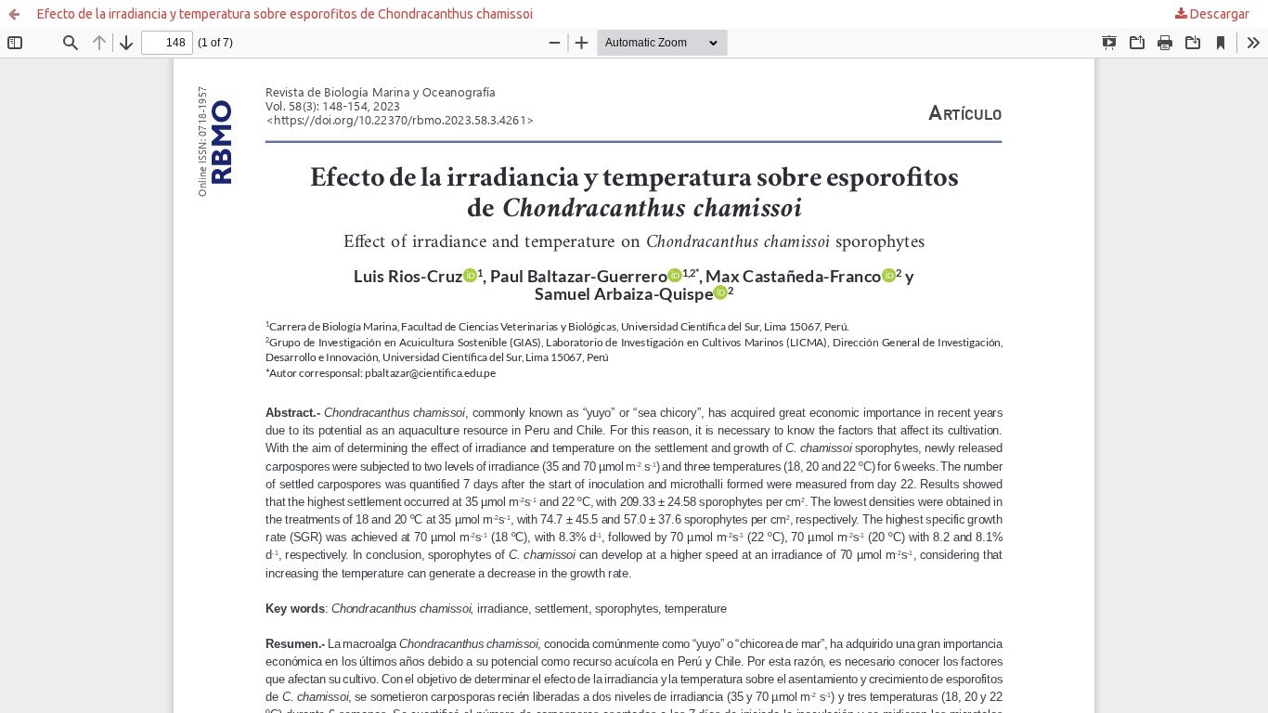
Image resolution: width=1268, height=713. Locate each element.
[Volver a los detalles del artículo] (14, 14)
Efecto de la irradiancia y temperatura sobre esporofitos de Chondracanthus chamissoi (285, 13)
